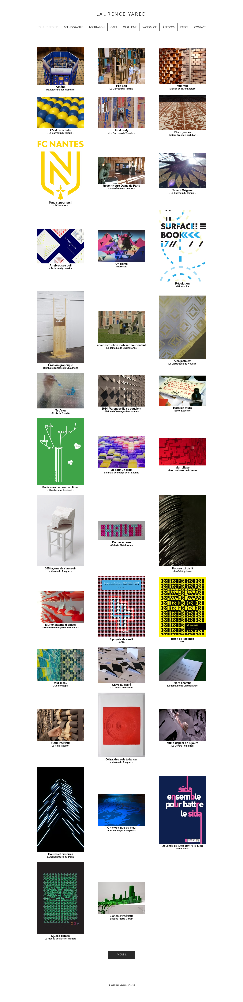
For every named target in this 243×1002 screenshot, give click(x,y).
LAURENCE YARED (121, 14)
